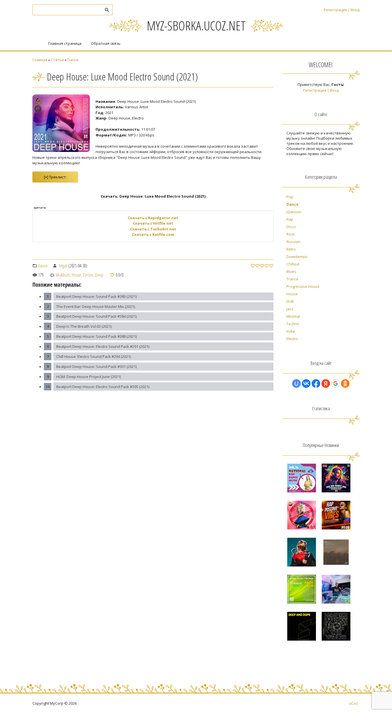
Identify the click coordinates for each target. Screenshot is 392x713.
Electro (88, 275)
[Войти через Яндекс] (325, 383)
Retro (291, 249)
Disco (291, 226)
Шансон (293, 211)
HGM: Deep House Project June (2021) (88, 376)
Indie (290, 331)
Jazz (290, 308)
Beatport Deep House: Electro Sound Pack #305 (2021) (102, 386)
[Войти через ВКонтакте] (306, 383)
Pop (289, 196)
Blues (291, 271)
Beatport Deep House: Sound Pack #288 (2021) (96, 336)
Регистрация (335, 9)
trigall (63, 266)
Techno (292, 323)
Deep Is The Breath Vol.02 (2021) (84, 326)
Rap (289, 219)
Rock (290, 234)
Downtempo (297, 256)
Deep (99, 275)
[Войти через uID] (296, 383)
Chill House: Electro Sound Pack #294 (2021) (93, 356)
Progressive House (303, 286)
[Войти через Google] (335, 383)
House (76, 275)
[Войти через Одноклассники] (345, 383)
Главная (39, 59)
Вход (355, 9)
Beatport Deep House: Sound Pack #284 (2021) (96, 316)
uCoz (353, 703)
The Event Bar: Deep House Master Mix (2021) (95, 306)
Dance (73, 59)
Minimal (293, 316)
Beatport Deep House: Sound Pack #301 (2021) (96, 366)
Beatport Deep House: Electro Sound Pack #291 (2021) (102, 346)
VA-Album (63, 275)
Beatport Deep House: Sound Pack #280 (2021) (96, 296)
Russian (293, 241)
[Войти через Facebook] (316, 383)
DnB (290, 301)
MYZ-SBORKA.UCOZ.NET (196, 25)
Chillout (292, 264)
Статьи (57, 59)
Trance (292, 279)
